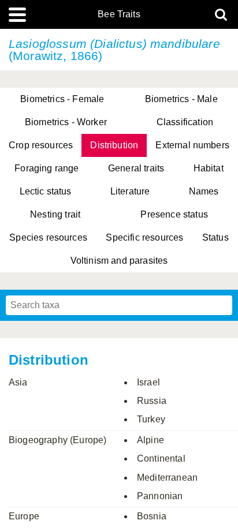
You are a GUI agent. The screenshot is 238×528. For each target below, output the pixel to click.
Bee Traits (119, 14)
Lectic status (46, 191)
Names (204, 191)
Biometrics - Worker (66, 122)
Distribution (114, 145)
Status (215, 237)
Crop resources (41, 145)
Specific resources (144, 237)
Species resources (48, 237)
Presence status (173, 214)
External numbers (192, 145)
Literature (130, 191)
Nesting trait (55, 214)
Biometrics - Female (62, 99)
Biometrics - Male (181, 99)
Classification (185, 122)
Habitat (209, 168)
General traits (136, 168)
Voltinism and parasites (119, 260)
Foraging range (46, 168)
